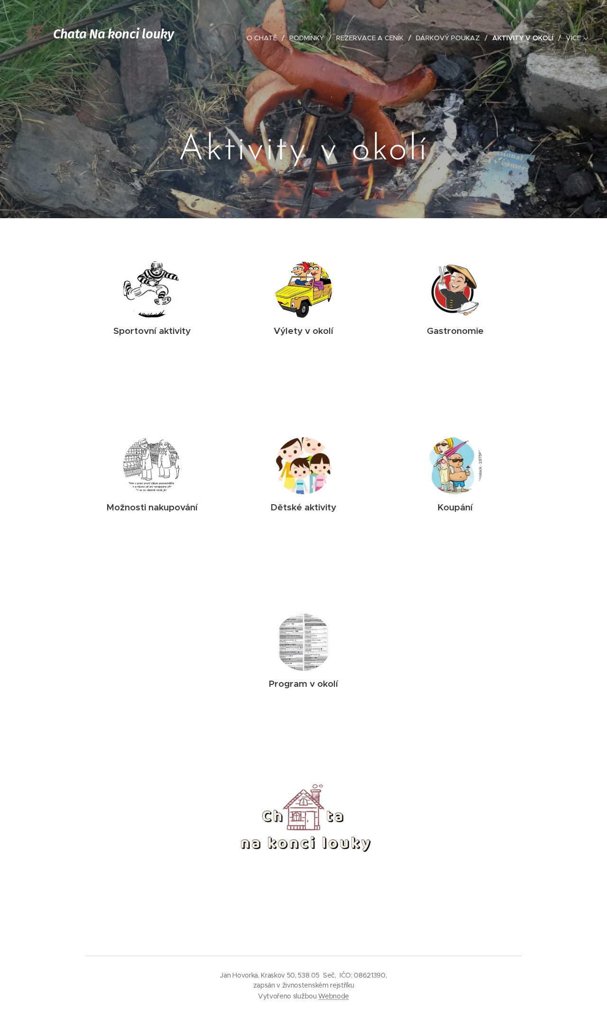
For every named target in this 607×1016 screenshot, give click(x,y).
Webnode (333, 996)
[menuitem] (264, 38)
